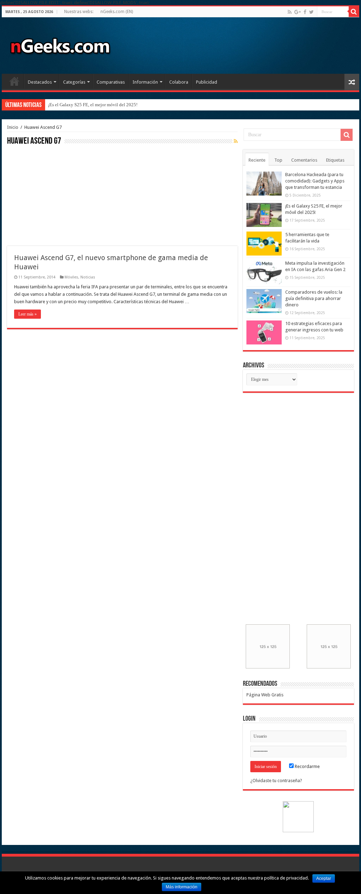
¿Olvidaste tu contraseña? (276, 780)
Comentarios (304, 160)
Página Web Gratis (264, 694)
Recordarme (307, 766)
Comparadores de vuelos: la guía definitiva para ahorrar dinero (313, 298)
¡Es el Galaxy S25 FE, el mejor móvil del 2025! (92, 104)
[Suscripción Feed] (236, 141)
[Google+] (297, 12)
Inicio (14, 81)
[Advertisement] (60, 195)
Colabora (178, 82)
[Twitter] (311, 12)
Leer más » (27, 314)
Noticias (87, 277)
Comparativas (111, 82)
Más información (181, 886)
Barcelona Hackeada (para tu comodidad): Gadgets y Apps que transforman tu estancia (314, 181)
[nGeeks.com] (60, 44)
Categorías (74, 82)
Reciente (257, 160)
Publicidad (206, 82)
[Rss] (289, 12)
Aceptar (323, 878)
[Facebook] (305, 12)
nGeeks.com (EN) (116, 11)
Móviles (71, 277)
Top (278, 160)
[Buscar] (354, 11)
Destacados (40, 82)
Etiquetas (335, 160)
